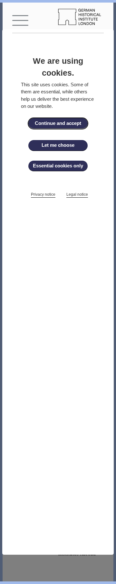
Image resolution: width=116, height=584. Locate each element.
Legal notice (77, 194)
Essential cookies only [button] (58, 165)
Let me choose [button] (58, 145)
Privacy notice (43, 194)
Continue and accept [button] (58, 123)
